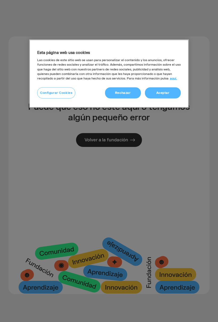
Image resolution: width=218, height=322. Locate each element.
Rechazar (123, 93)
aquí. (173, 78)
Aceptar (163, 93)
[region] (109, 73)
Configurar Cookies (56, 93)
